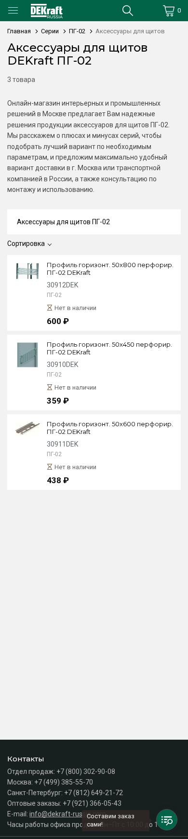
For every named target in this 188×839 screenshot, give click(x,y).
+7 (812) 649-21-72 (93, 793)
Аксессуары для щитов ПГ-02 (63, 222)
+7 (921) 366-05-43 (92, 803)
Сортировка (26, 243)
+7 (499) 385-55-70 (63, 782)
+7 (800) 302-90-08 (85, 771)
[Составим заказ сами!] (166, 819)
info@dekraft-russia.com (67, 814)
